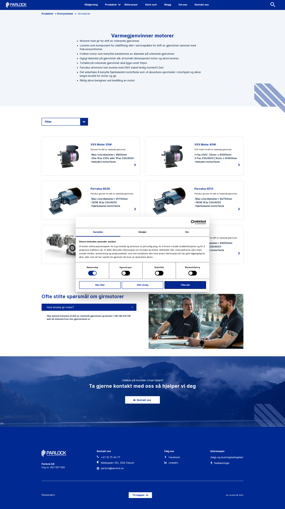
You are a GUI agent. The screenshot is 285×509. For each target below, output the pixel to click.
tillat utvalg (142, 285)
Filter (48, 121)
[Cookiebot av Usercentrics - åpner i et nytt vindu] (193, 222)
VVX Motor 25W (101, 144)
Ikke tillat (99, 285)
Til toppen (138, 495)
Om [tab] (187, 232)
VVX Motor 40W (205, 144)
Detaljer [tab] (142, 232)
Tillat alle (185, 285)
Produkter (47, 13)
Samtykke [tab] (98, 232)
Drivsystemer (65, 13)
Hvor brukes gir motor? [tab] (60, 307)
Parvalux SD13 (203, 188)
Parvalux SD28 (100, 188)
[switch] (126, 273)
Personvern (48, 494)
